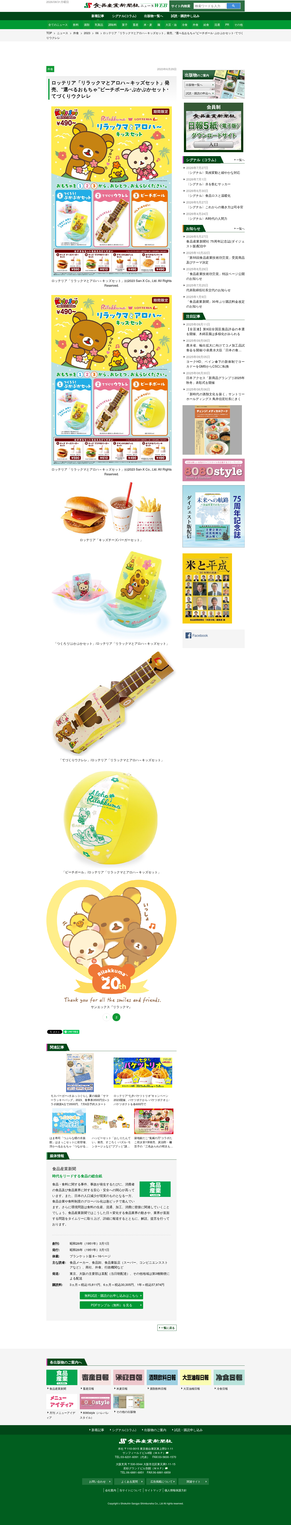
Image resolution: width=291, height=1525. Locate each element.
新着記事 (97, 15)
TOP (49, 33)
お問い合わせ (97, 1481)
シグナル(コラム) (124, 15)
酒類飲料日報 (158, 1388)
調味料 (112, 25)
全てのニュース (58, 25)
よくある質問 (129, 1481)
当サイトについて (130, 1490)
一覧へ (240, 160)
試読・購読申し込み (185, 15)
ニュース (62, 33)
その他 (238, 25)
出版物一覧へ (153, 15)
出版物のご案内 (155, 1430)
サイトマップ (153, 1490)
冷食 (184, 25)
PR (227, 25)
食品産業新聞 (57, 1388)
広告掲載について (161, 1481)
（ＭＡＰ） (159, 1453)
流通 (217, 25)
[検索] (233, 6)
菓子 (124, 25)
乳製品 (99, 25)
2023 (87, 33)
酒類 (86, 25)
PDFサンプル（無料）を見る (111, 1305)
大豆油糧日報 (191, 1388)
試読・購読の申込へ (198, 93)
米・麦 (148, 25)
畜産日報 (88, 1388)
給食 (206, 25)
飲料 (76, 25)
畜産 (135, 25)
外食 (195, 25)
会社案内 (110, 1490)
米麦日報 (121, 1388)
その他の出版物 (126, 1412)
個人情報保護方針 (176, 1490)
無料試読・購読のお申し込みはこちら (111, 1295)
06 (97, 33)
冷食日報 (222, 1388)
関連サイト (194, 1481)
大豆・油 (171, 25)
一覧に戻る (168, 1328)
